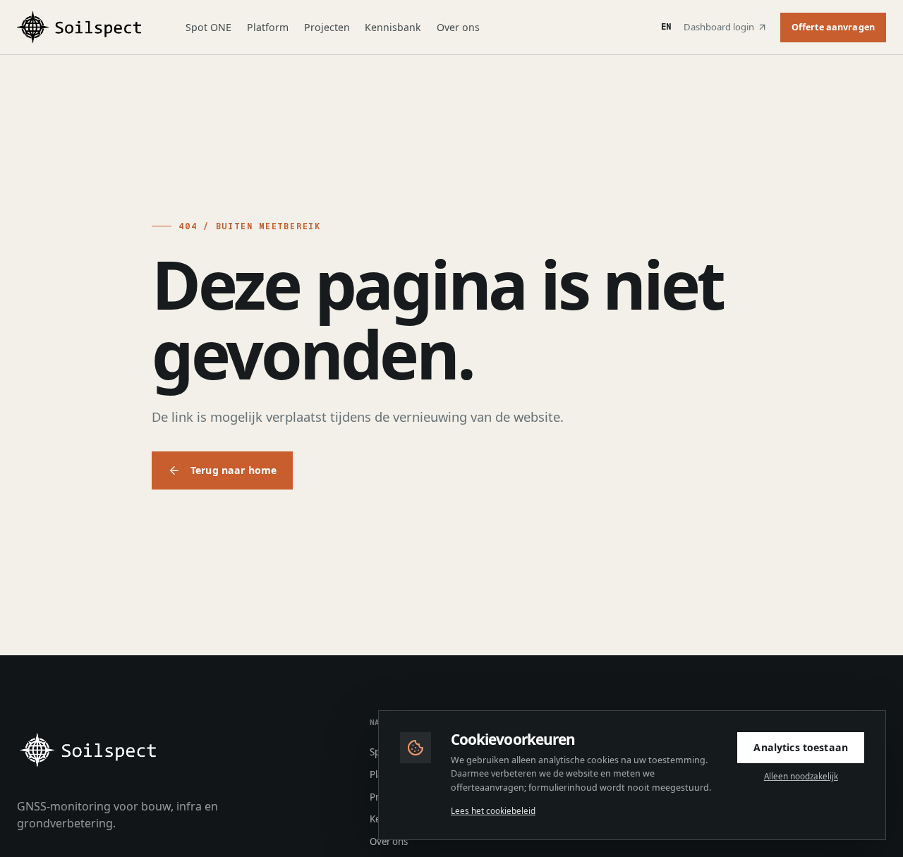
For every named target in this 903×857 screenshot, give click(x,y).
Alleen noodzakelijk (801, 776)
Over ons (458, 27)
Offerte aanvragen (833, 26)
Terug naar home (233, 470)
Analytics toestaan (800, 747)
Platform (268, 27)
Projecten (327, 27)
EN (666, 26)
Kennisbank (393, 27)
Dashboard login (719, 26)
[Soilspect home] (83, 27)
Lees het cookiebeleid (493, 811)
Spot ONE (208, 27)
